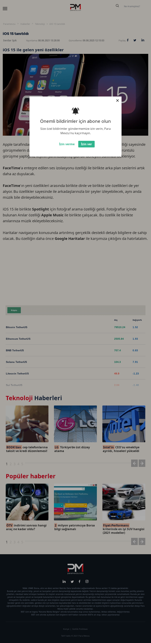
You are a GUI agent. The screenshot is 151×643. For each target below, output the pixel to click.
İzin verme (67, 144)
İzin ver (86, 144)
